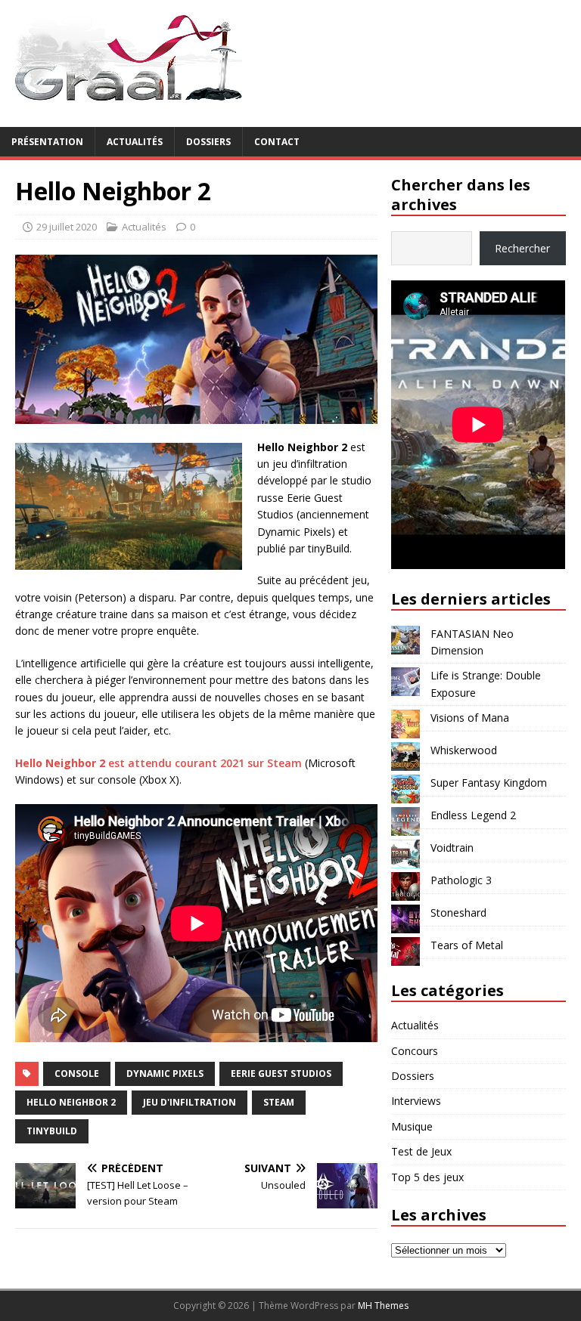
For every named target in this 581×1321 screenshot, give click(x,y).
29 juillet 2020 (66, 227)
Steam (278, 1102)
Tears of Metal (466, 945)
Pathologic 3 (461, 880)
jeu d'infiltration (189, 1102)
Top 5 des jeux (427, 1177)
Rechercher (522, 248)
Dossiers (208, 141)
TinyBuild (51, 1131)
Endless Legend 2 (473, 815)
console (76, 1073)
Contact (277, 141)
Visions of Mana (469, 717)
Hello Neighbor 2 (71, 1102)
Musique (412, 1126)
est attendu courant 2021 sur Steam (158, 763)
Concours (414, 1051)
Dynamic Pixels (165, 1073)
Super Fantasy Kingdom (488, 782)
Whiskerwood (463, 750)
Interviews (416, 1101)
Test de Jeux (421, 1151)
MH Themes (383, 1305)
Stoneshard (458, 912)
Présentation (47, 141)
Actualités (135, 141)
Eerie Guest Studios (281, 1073)
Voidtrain (452, 847)
